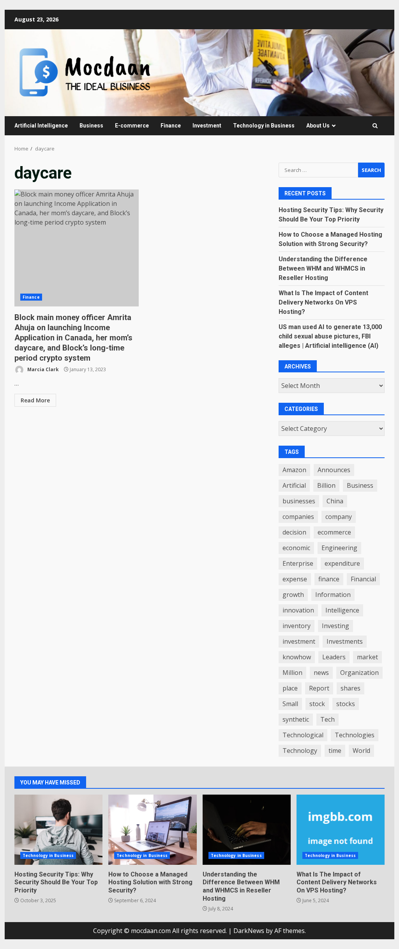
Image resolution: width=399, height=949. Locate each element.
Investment (206, 125)
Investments (345, 641)
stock (317, 703)
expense (294, 579)
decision (294, 532)
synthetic (295, 719)
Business (91, 125)
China (335, 501)
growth (293, 594)
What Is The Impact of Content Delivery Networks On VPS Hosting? (323, 302)
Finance (171, 125)
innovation (298, 610)
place (290, 688)
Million (292, 672)
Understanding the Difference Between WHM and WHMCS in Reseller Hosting (323, 268)
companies (298, 516)
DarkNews (248, 930)
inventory (296, 625)
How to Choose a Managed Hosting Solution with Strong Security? (152, 830)
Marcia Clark (42, 369)
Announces (334, 470)
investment (298, 641)
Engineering (339, 548)
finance (328, 579)
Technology (299, 750)
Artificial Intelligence (41, 125)
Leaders (334, 657)
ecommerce (334, 532)
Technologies (354, 735)
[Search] (375, 125)
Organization (359, 672)
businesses (298, 501)
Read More (35, 400)
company (338, 516)
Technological (302, 735)
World (361, 750)
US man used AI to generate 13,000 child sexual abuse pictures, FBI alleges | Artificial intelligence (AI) (330, 336)
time (334, 750)
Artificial (294, 485)
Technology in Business (264, 125)
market (367, 657)
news (321, 672)
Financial (363, 579)
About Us (318, 125)
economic (296, 548)
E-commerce (132, 125)
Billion (326, 485)
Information (333, 594)
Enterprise (297, 563)
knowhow (296, 657)
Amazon (294, 470)
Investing (335, 625)
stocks (345, 703)
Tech (327, 719)
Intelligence (342, 610)
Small (290, 703)
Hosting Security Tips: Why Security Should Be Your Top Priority (58, 830)
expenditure (342, 563)
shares (350, 688)
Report (319, 688)
